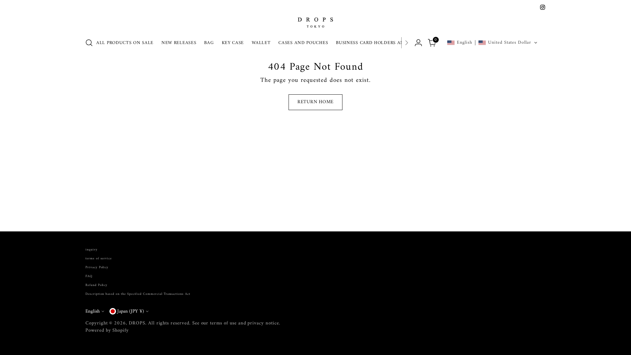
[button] (492, 42)
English (92, 311)
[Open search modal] (89, 42)
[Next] (406, 43)
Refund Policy (96, 285)
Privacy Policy (96, 267)
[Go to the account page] (418, 42)
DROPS (137, 323)
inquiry (91, 249)
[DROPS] (315, 22)
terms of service (98, 258)
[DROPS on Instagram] (543, 7)
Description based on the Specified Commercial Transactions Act (137, 294)
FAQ (88, 276)
